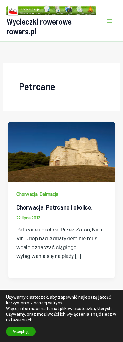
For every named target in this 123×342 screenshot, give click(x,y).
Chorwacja (27, 194)
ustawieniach (19, 319)
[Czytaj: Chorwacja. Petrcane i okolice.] (61, 151)
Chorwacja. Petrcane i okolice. (54, 207)
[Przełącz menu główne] (109, 21)
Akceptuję (20, 331)
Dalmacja (49, 194)
